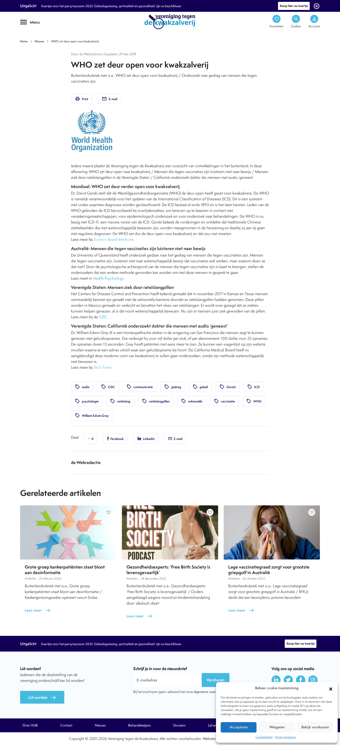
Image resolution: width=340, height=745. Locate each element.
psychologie (87, 401)
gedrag (172, 386)
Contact (66, 725)
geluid (200, 386)
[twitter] (288, 680)
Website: (209, 738)
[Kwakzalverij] (170, 21)
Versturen (216, 680)
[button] (330, 688)
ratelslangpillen (156, 401)
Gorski (227, 386)
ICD (253, 386)
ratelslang (120, 401)
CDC (103, 316)
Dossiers (179, 725)
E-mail (109, 98)
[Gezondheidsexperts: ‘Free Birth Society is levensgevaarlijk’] (170, 532)
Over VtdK (30, 725)
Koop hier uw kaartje (294, 6)
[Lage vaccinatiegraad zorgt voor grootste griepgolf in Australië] (272, 532)
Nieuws (39, 41)
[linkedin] (276, 680)
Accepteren (239, 727)
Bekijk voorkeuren (315, 727)
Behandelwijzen (139, 725)
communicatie (140, 386)
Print (81, 98)
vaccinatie (224, 401)
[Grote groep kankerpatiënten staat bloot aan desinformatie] (68, 532)
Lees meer (38, 610)
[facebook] (300, 680)
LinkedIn (148, 439)
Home (24, 41)
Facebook (117, 439)
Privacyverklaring (285, 737)
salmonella (191, 401)
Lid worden (42, 697)
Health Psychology (108, 278)
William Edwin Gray (92, 415)
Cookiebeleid (264, 737)
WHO (254, 401)
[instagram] (313, 680)
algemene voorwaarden (211, 691)
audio (82, 386)
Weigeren (276, 727)
